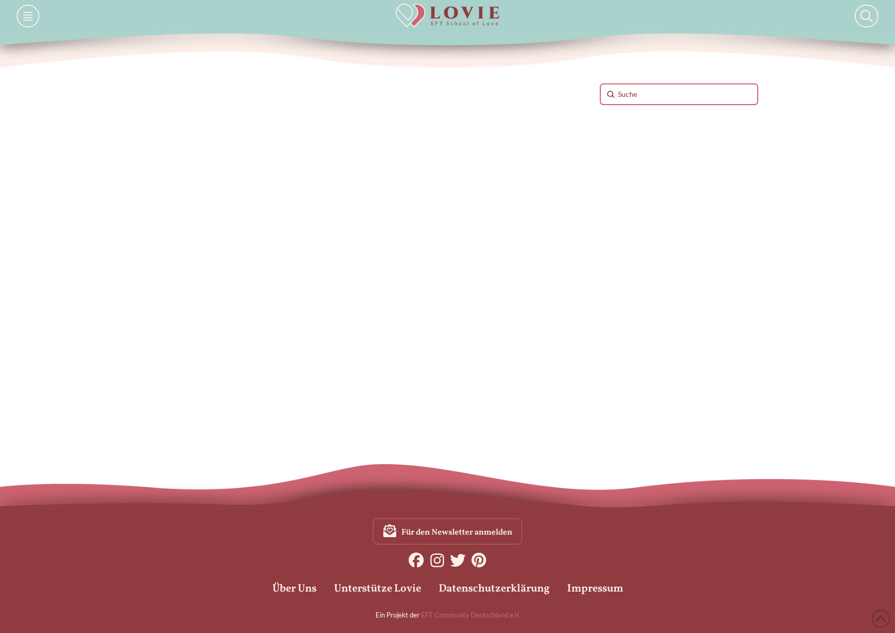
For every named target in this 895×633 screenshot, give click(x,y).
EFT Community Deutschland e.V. (470, 615)
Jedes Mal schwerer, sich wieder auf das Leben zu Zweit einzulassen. (229, 259)
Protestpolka (253, 393)
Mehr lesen (171, 356)
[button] (28, 16)
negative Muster (176, 393)
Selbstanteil (168, 416)
